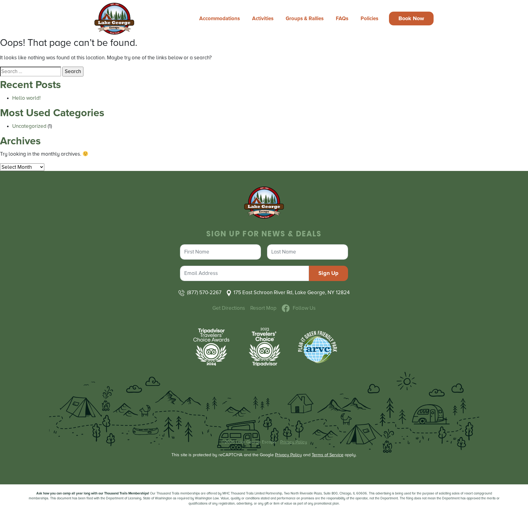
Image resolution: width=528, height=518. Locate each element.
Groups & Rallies (305, 18)
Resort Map (263, 308)
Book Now (411, 18)
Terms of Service (327, 454)
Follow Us (304, 308)
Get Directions (228, 308)
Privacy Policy (293, 442)
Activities (262, 18)
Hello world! (26, 98)
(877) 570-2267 (204, 292)
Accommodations (219, 18)
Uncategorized (29, 126)
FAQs (342, 18)
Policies (369, 18)
